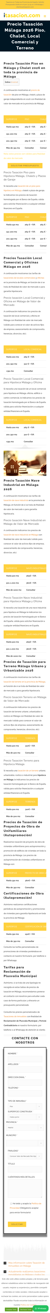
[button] (25, 1264)
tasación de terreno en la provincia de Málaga (24, 682)
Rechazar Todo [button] (25, 1309)
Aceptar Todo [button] (11, 1309)
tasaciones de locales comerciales (19, 278)
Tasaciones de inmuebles (15, 1016)
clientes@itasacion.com (25, 7)
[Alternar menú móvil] (45, 16)
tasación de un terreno (28, 770)
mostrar (14, 82)
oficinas (40, 278)
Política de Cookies (28, 1305)
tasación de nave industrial (16, 500)
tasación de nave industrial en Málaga (21, 535)
